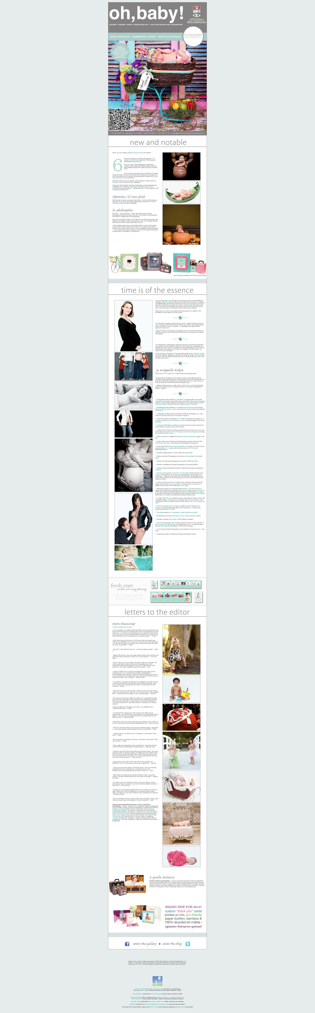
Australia (158, 422)
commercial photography (119, 818)
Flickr (164, 479)
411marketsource (195, 529)
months (169, 326)
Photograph (160, 512)
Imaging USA (170, 427)
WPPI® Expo (168, 484)
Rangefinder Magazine (182, 415)
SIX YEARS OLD (133, 160)
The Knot (176, 473)
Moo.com (187, 488)
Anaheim (185, 492)
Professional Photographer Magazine (193, 303)
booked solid (168, 300)
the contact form (167, 311)
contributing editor (184, 404)
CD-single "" (165, 524)
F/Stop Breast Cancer (177, 516)
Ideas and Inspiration (189, 436)
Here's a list (153, 1007)
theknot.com (162, 373)
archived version (137, 152)
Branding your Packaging (176, 500)
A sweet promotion (193, 500)
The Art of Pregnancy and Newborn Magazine (184, 432)
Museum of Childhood (161, 507)
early (156, 325)
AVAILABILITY (170, 353)
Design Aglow (190, 456)
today (124, 201)
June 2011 (160, 410)
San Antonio (201, 493)
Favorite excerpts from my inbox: (122, 627)
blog (128, 181)
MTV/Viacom (193, 448)
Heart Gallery (173, 519)
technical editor (161, 404)
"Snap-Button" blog (135, 186)
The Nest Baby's (185, 473)
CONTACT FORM (198, 353)
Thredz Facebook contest (165, 433)
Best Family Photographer (177, 446)
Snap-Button (116, 178)
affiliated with (181, 1007)
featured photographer (164, 473)
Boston (180, 490)
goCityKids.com (162, 448)
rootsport (158, 469)
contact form (198, 355)
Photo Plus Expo (199, 490)
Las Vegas (176, 484)
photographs (167, 506)
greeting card (159, 420)
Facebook (115, 182)
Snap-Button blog (117, 203)
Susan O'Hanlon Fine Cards (176, 420)
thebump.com (171, 373)
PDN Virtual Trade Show (162, 443)
